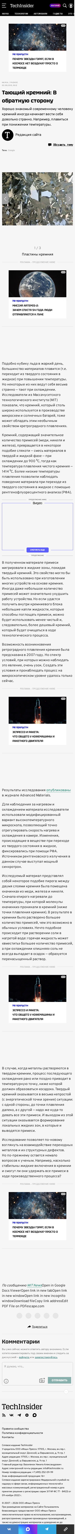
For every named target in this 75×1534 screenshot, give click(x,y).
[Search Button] (65, 5)
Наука (5, 83)
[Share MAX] (27, 1529)
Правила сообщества (15, 1429)
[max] (35, 1415)
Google (11, 150)
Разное (14, 83)
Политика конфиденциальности (22, 1433)
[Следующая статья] (37, 1391)
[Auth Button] (71, 5)
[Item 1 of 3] (37, 198)
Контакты (8, 1437)
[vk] (11, 1415)
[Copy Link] (65, 1529)
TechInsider (22, 5)
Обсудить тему (63, 144)
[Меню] (4, 5)
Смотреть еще (37, 550)
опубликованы (58, 790)
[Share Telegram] (47, 1529)
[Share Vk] (9, 1529)
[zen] (27, 1415)
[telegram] (19, 1415)
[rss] (4, 1415)
